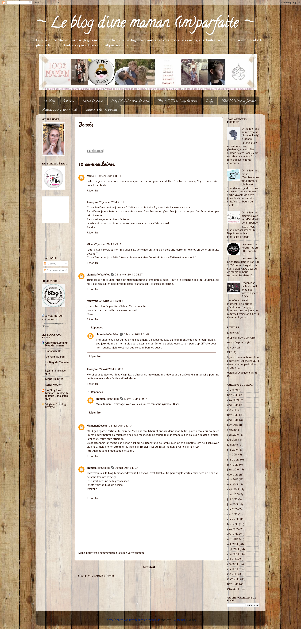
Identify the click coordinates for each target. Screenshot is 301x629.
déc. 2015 (232, 474)
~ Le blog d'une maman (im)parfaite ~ (144, 24)
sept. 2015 (233, 489)
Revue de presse (93, 101)
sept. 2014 (233, 549)
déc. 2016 (232, 419)
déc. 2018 (232, 404)
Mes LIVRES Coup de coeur (178, 101)
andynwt (166, 620)
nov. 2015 (232, 479)
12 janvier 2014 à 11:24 (108, 176)
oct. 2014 (232, 544)
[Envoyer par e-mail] (88, 151)
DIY (209, 101)
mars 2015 (233, 519)
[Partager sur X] (95, 151)
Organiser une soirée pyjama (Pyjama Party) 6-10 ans (250, 133)
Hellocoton (46, 326)
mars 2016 (233, 459)
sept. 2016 (233, 429)
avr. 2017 (232, 410)
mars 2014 (233, 579)
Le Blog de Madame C (57, 363)
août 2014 (233, 554)
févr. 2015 (232, 524)
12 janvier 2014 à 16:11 (112, 202)
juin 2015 (232, 504)
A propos (69, 101)
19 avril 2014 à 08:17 (111, 369)
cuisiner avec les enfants (242, 372)
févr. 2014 (232, 583)
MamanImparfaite (57, 324)
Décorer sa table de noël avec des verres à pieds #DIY (250, 289)
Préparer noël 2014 (238, 337)
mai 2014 (232, 569)
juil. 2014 (232, 559)
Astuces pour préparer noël (60, 110)
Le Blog (49, 101)
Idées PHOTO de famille (238, 101)
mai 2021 (232, 390)
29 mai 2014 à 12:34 (126, 467)
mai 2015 (232, 509)
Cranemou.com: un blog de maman (56, 344)
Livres (231, 347)
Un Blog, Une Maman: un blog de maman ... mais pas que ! (56, 394)
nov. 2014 (232, 539)
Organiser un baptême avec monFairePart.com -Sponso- (250, 217)
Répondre (92, 190)
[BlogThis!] (92, 151)
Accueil (148, 567)
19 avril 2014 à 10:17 (135, 398)
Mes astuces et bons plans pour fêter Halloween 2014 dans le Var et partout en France (243, 362)
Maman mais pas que (55, 372)
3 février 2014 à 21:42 (136, 334)
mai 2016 (232, 449)
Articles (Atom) (104, 575)
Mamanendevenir (97, 425)
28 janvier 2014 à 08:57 (129, 274)
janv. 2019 (233, 400)
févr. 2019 (232, 395)
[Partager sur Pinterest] (101, 151)
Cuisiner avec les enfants (101, 110)
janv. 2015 (233, 529)
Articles (51, 263)
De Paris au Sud (55, 356)
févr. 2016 (232, 464)
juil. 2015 (232, 499)
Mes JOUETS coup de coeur (130, 101)
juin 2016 (232, 444)
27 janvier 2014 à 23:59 (108, 244)
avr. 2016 (232, 454)
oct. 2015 (232, 484)
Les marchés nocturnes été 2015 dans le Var (250, 249)
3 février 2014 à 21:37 (112, 300)
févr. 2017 (232, 414)
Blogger (190, 620)
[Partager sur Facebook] (98, 151)
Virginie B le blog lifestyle (55, 405)
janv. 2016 (233, 469)
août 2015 (233, 494)
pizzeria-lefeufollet (98, 274)
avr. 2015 (232, 514)
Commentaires (55, 270)
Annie (90, 176)
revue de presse (236, 342)
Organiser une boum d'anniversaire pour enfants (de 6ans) (250, 177)
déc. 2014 (232, 534)
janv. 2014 (233, 588)
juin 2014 (232, 564)
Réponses (97, 327)
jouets (231, 332)
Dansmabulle (53, 351)
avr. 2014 (232, 574)
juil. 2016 (232, 439)
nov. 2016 (232, 424)
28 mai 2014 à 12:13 (120, 425)
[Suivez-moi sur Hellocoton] (56, 319)
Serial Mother (53, 384)
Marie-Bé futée (54, 379)
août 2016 (233, 434)
